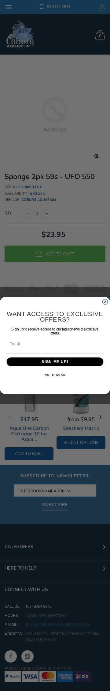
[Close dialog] (105, 301)
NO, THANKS (55, 375)
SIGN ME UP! (55, 362)
